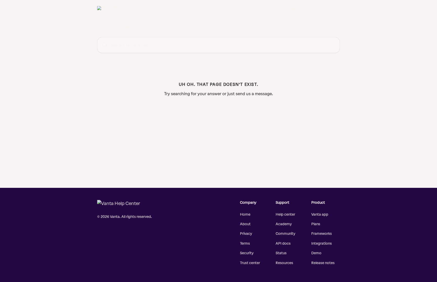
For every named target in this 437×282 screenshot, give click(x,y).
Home (245, 214)
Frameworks (321, 234)
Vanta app (319, 214)
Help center (285, 214)
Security (247, 253)
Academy (284, 224)
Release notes (323, 263)
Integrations (321, 243)
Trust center (250, 263)
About (245, 224)
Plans (315, 224)
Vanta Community (322, 8)
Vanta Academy (287, 8)
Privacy (246, 234)
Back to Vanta (256, 8)
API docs (283, 243)
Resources (284, 263)
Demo (316, 253)
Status (281, 253)
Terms (245, 243)
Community (285, 234)
